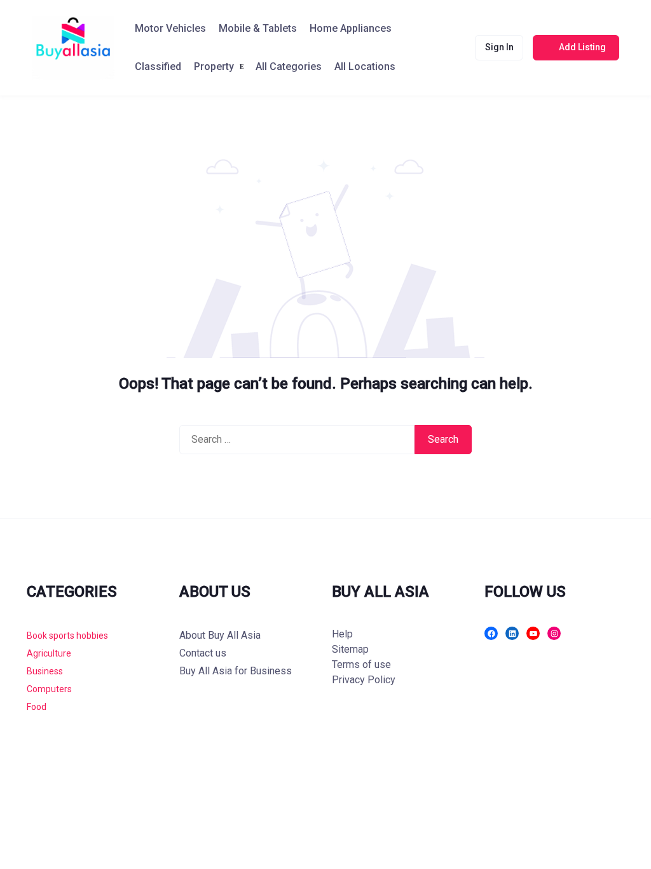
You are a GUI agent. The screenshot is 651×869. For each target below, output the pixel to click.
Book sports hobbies (67, 635)
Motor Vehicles (170, 28)
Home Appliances (351, 28)
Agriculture (49, 653)
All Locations (364, 66)
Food (36, 707)
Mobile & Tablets (258, 28)
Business (45, 671)
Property (214, 66)
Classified (158, 66)
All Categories (289, 66)
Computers (49, 689)
